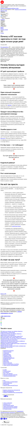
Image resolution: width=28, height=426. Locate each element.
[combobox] (6, 422)
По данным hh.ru (4, 47)
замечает (10, 105)
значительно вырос (16, 226)
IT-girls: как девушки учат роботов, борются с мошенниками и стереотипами (11, 334)
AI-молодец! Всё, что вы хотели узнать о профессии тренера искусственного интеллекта (13, 341)
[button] (2, 27)
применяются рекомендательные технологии (12, 412)
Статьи (2, 33)
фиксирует (3, 138)
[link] (3, 24)
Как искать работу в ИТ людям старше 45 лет (11, 337)
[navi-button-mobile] (2, 31)
